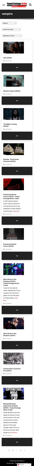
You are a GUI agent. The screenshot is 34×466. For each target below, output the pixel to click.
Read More (16, 211)
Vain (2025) (7, 58)
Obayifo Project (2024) (11, 91)
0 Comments (8, 60)
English (21, 464)
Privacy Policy (10, 463)
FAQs (16, 463)
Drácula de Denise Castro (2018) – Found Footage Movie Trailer (11, 196)
